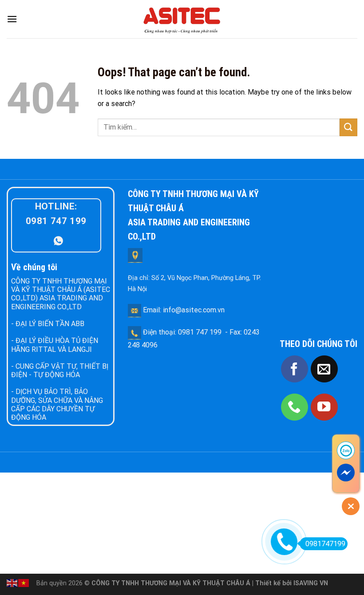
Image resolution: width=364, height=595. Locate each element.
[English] (12, 582)
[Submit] (348, 127)
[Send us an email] (324, 368)
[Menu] (12, 19)
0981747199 (325, 544)
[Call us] (294, 407)
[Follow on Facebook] (294, 368)
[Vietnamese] (24, 582)
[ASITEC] (182, 19)
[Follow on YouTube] (324, 407)
